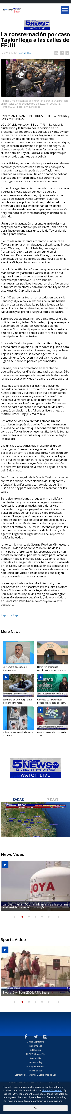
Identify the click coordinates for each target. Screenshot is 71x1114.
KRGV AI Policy (35, 1062)
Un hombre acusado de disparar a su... (15, 668)
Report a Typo (10, 615)
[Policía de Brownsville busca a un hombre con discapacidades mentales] (18, 718)
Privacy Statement (35, 1066)
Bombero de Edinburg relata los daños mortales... (17, 701)
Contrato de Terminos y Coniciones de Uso (36, 1074)
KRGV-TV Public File (35, 1054)
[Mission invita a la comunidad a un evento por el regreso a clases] (52, 718)
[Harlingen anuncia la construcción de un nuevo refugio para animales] (52, 652)
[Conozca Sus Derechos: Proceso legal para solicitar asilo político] (52, 685)
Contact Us (35, 1058)
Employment (35, 1045)
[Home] (23, 10)
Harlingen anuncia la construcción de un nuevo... (51, 668)
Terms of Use (35, 1070)
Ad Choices (35, 1050)
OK (35, 1108)
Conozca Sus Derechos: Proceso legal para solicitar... (51, 701)
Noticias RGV (24, 52)
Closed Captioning (35, 1041)
